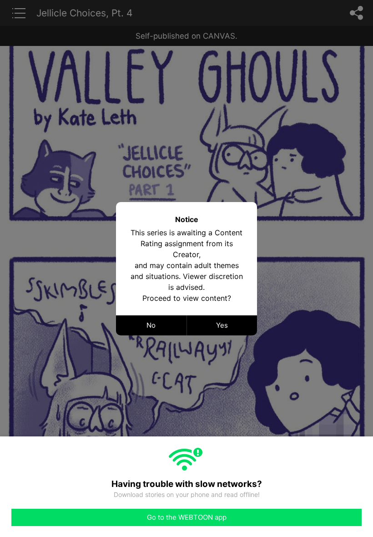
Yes (222, 325)
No (151, 325)
